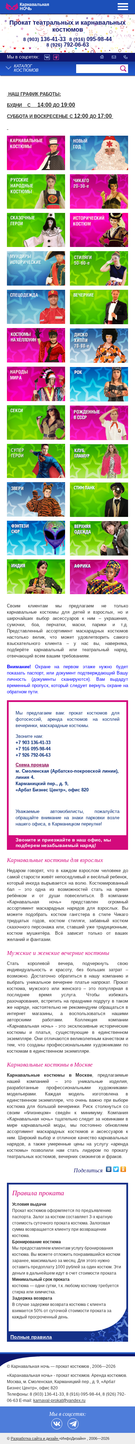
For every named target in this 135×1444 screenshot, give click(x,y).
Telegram (56, 57)
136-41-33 (44, 39)
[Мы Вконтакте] (56, 1423)
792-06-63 (67, 45)
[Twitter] (116, 1169)
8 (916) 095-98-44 (83, 1394)
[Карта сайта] (125, 57)
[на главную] (102, 57)
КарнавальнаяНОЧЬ (34, 6)
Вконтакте (47, 57)
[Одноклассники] (123, 1169)
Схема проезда (32, 764)
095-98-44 (90, 39)
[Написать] (114, 57)
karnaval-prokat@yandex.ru (59, 1400)
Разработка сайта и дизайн (35, 1438)
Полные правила (31, 1337)
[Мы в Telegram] (73, 1423)
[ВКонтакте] (108, 1169)
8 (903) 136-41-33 (47, 1394)
